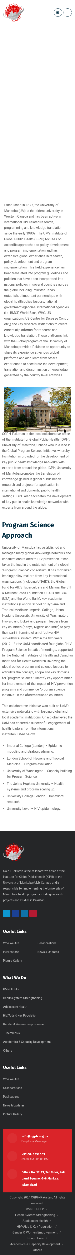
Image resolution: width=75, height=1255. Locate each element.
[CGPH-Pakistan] (13, 12)
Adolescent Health (15, 1006)
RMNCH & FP (11, 989)
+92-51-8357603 (33, 1154)
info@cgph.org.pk (34, 1136)
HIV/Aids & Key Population (20, 1015)
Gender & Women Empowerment (24, 1024)
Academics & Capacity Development (27, 1041)
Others (7, 1050)
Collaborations (47, 943)
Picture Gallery (12, 960)
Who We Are (11, 943)
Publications (11, 952)
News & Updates (48, 952)
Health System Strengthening (22, 998)
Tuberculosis (11, 1033)
